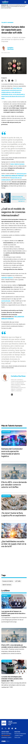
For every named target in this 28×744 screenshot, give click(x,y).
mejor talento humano (17, 162)
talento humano (6, 583)
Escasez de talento (7, 580)
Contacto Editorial (6, 732)
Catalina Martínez (10, 47)
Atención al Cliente (6, 736)
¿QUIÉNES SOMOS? (18, 734)
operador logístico (7, 276)
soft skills (18, 580)
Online (10, 720)
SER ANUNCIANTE (5, 734)
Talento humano (7, 21)
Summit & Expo (12, 721)
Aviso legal (17, 736)
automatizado (5, 299)
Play (9, 723)
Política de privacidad (20, 732)
